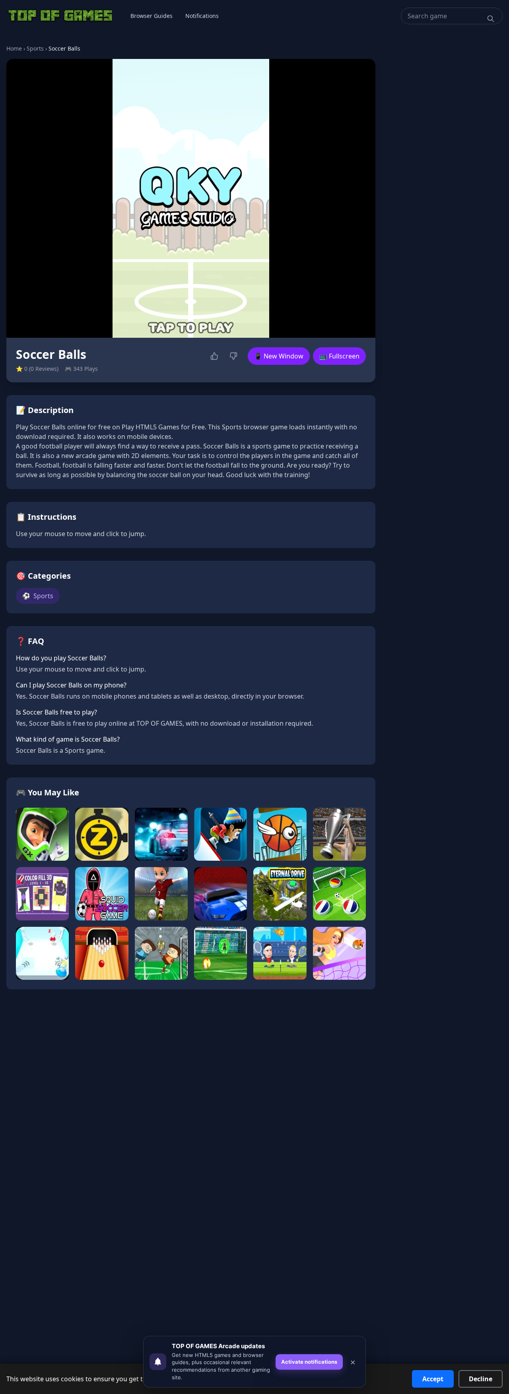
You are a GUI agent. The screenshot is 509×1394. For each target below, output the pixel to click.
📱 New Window (278, 356)
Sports (35, 48)
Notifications (202, 16)
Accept (432, 1378)
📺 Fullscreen (339, 356)
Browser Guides (151, 16)
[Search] (491, 19)
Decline (480, 1378)
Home (14, 48)
